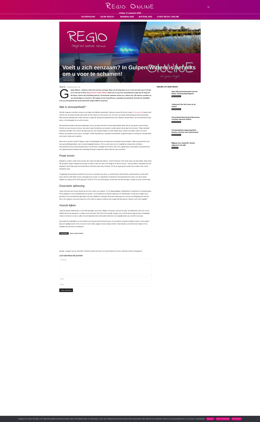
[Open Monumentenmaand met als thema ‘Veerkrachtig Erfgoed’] (163, 94)
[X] (81, 240)
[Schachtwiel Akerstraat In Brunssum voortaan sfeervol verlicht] (163, 120)
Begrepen (210, 419)
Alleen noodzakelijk (223, 419)
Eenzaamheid (138, 112)
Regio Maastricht (69, 80)
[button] (208, 7)
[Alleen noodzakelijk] (257, 419)
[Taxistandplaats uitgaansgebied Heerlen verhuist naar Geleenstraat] (163, 133)
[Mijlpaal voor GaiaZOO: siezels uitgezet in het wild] (163, 146)
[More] (93, 240)
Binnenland (175, 147)
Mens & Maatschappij (76, 233)
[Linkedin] (68, 240)
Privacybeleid (236, 419)
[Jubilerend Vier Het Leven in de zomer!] (163, 107)
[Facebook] (62, 240)
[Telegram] (75, 240)
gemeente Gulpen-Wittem (98, 92)
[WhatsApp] (87, 240)
